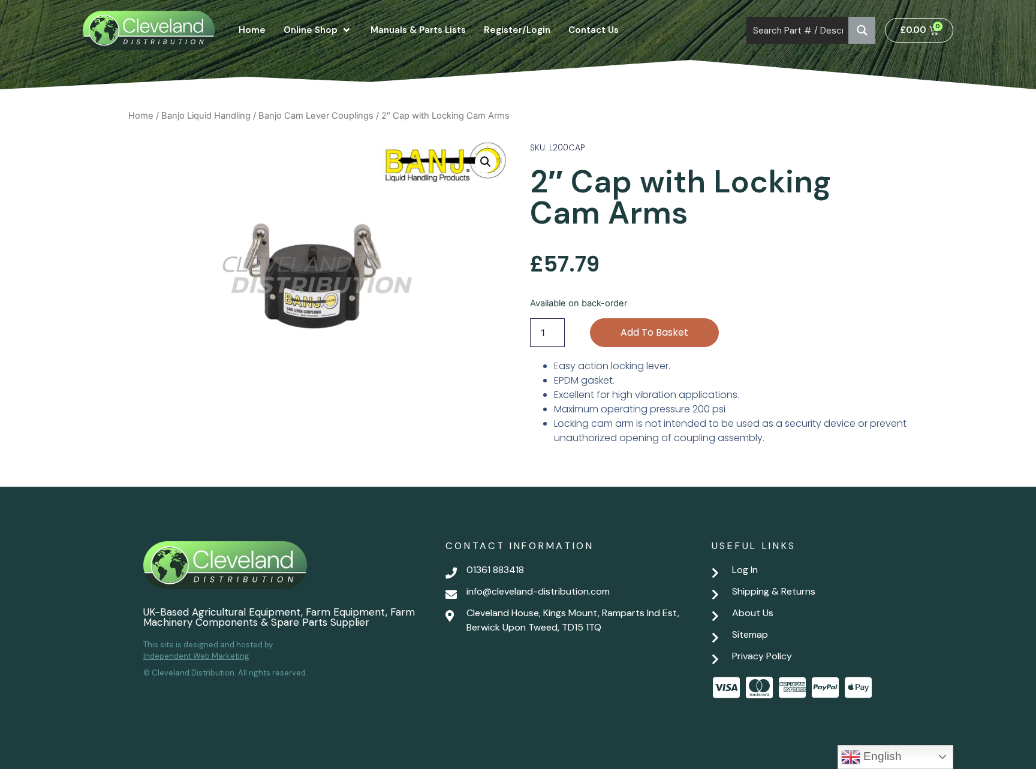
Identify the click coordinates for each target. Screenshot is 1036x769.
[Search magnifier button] (861, 30)
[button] (485, 162)
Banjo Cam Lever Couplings (316, 115)
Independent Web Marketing (196, 656)
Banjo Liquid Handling (206, 115)
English (881, 756)
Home (140, 115)
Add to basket (654, 332)
